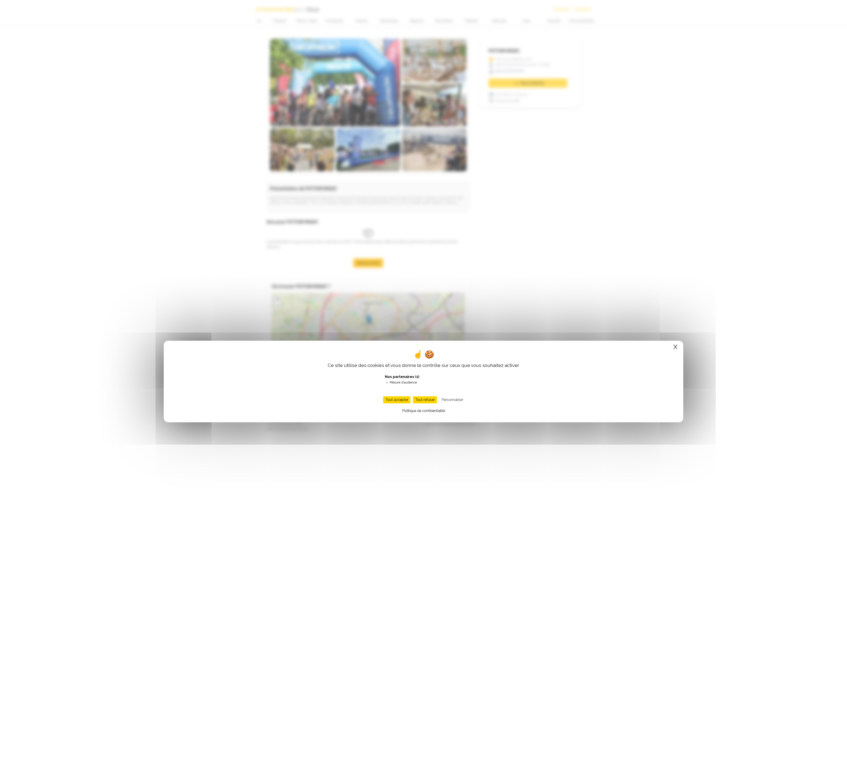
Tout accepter (396, 400)
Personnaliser (452, 400)
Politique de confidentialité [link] (423, 411)
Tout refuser (425, 400)
